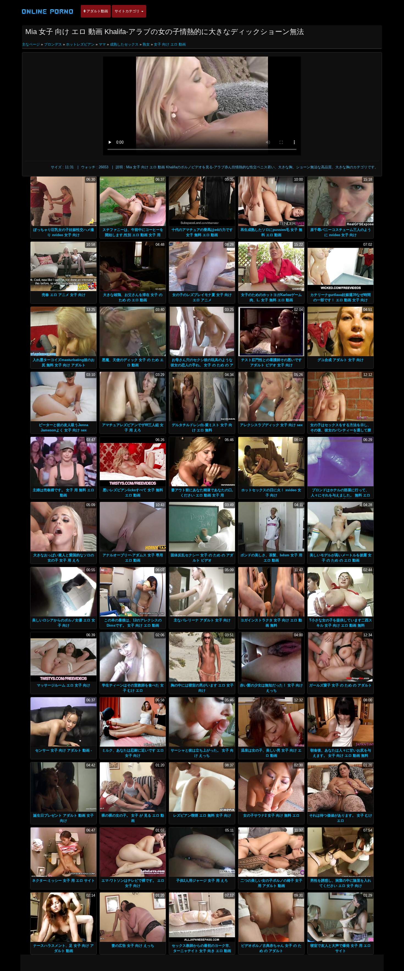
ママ (102, 44)
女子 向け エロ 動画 (170, 44)
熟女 (146, 44)
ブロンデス (53, 44)
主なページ (31, 44)
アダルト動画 (96, 11)
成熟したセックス (124, 44)
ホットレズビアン (80, 44)
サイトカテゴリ (128, 11)
